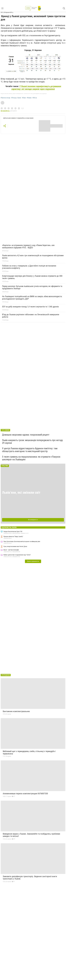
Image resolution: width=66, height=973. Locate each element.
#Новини (29, 98)
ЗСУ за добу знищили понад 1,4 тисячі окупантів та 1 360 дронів (30, 306)
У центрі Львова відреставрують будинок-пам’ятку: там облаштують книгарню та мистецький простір (29, 450)
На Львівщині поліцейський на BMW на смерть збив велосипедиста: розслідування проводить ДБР (32, 297)
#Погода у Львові (16, 98)
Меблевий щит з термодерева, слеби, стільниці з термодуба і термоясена (29, 752)
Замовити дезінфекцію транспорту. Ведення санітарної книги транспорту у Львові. (30, 877)
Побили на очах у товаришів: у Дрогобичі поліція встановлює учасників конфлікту (29, 267)
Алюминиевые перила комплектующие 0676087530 (25, 793)
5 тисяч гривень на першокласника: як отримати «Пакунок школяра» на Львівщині (31, 458)
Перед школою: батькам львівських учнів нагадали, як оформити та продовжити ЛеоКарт (32, 287)
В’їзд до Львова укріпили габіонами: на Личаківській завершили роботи (30, 315)
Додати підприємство (33, 561)
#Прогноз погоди (5, 98)
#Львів (24, 98)
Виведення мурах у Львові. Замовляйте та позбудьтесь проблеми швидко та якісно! (31, 835)
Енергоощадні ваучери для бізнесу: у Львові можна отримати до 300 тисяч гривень (32, 277)
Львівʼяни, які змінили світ (21, 493)
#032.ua (34, 98)
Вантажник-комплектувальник (16, 711)
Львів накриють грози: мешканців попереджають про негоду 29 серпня (32, 441)
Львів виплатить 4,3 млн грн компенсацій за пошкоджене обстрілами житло (33, 256)
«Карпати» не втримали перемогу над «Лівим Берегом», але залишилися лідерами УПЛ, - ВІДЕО (28, 246)
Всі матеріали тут (33, 520)
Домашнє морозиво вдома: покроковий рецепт (25, 434)
